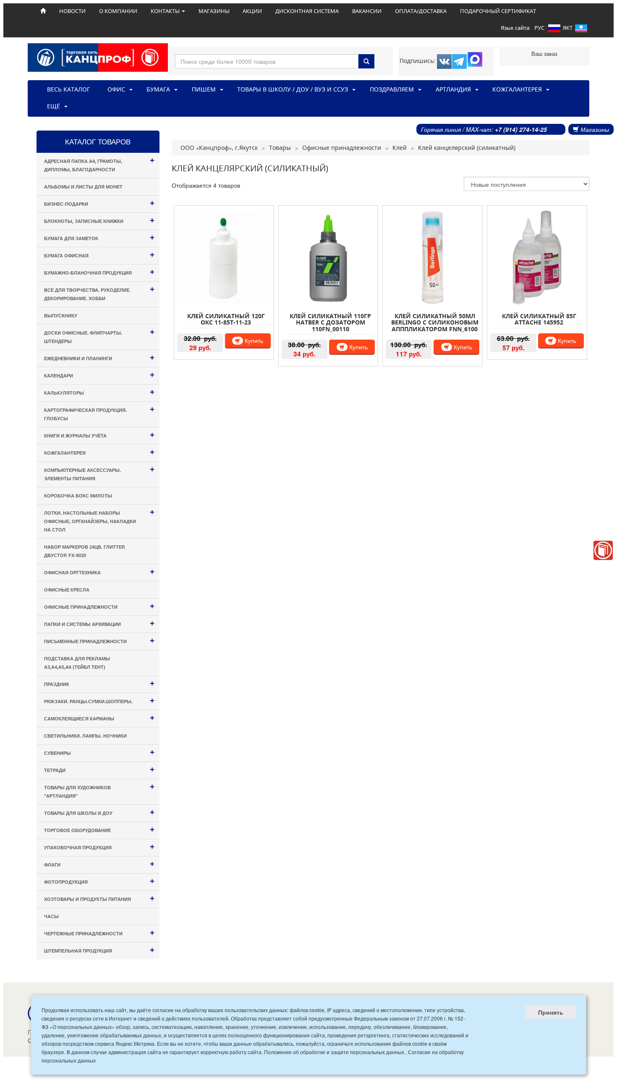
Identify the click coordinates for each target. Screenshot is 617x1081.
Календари (99, 374)
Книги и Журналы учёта (99, 434)
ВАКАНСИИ (367, 11)
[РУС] (554, 30)
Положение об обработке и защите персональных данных (334, 1051)
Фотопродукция (99, 881)
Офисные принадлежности (99, 606)
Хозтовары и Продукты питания (99, 898)
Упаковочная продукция (99, 846)
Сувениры (99, 752)
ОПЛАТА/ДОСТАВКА (421, 11)
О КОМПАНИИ (118, 11)
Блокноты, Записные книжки (99, 220)
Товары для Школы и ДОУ (99, 812)
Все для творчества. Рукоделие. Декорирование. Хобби (99, 293)
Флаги (99, 863)
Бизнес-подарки (99, 203)
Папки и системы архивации (99, 623)
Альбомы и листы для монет (83, 186)
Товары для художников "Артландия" (99, 790)
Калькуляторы (99, 391)
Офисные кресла (66, 589)
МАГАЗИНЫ (214, 11)
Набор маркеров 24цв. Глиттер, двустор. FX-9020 (84, 551)
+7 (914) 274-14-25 (521, 129)
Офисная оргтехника (99, 571)
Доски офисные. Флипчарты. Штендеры (99, 335)
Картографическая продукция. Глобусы (99, 413)
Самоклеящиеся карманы (99, 717)
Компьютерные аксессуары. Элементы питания (99, 473)
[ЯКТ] (581, 30)
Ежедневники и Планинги (99, 357)
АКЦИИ (252, 11)
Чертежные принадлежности (99, 932)
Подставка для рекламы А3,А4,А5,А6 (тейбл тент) (77, 663)
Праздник (99, 683)
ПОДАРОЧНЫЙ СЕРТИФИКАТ (498, 11)
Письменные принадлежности (99, 640)
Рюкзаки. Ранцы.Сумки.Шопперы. (99, 700)
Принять (550, 1012)
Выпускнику (60, 315)
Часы (51, 916)
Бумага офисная (99, 254)
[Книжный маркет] (603, 550)
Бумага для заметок (99, 237)
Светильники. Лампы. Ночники (85, 735)
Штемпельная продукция (99, 949)
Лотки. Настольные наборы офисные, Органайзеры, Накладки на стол (99, 520)
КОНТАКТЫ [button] (166, 11)
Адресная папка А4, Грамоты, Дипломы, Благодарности (99, 164)
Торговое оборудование (99, 829)
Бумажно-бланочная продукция (99, 271)
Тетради (99, 769)
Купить (253, 340)
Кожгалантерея (99, 452)
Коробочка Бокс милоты (78, 495)
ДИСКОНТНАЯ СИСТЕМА (307, 11)
